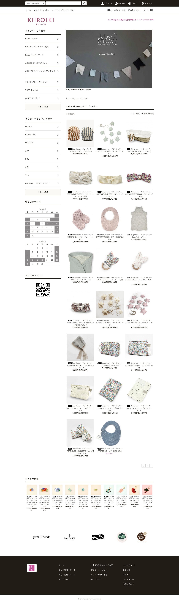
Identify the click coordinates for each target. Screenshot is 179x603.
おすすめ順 (135, 113)
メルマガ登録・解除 (118, 10)
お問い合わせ (135, 10)
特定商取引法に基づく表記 (102, 565)
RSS (92, 579)
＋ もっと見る (43, 107)
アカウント (108, 3)
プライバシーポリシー (100, 570)
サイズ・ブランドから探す (64, 10)
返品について (64, 579)
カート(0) (148, 3)
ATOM (99, 579)
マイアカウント (129, 565)
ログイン (134, 3)
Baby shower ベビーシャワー (80, 99)
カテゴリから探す (43, 10)
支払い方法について (67, 570)
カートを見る (128, 579)
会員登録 (121, 3)
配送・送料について (67, 574)
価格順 (144, 113)
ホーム (28, 10)
